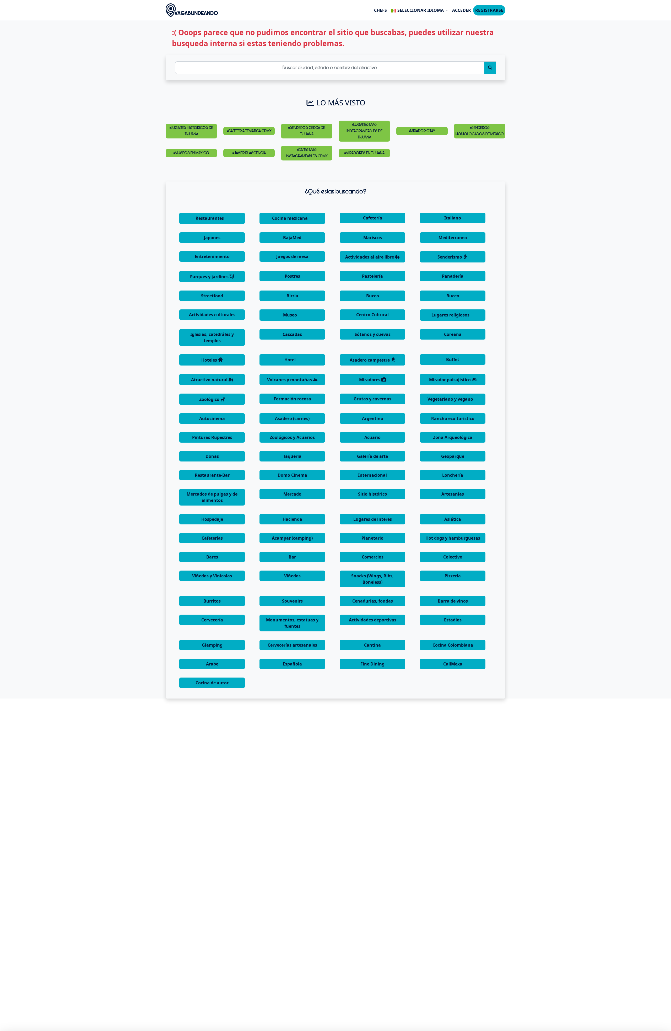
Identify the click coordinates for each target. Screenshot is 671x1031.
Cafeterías (212, 538)
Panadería (452, 276)
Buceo (372, 296)
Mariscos (372, 237)
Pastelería (372, 276)
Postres (292, 276)
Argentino (372, 418)
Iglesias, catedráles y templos (212, 337)
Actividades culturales (212, 315)
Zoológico (209, 399)
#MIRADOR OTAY (422, 130)
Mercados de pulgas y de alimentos (212, 497)
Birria (292, 296)
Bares (212, 557)
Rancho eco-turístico (452, 418)
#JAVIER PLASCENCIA (249, 153)
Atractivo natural (210, 380)
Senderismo (450, 257)
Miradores (370, 380)
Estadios (453, 620)
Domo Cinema (292, 475)
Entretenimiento (212, 256)
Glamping (212, 645)
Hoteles (209, 360)
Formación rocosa (292, 399)
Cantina (372, 645)
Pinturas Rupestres (212, 437)
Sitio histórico (372, 494)
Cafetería (372, 218)
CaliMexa (452, 664)
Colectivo (452, 557)
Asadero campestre (370, 360)
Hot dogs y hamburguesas (452, 538)
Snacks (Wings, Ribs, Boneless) (372, 579)
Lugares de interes (372, 519)
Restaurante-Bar (212, 475)
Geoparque (452, 456)
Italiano (452, 218)
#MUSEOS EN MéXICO (191, 153)
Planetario (372, 538)
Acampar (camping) (292, 538)
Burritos (212, 601)
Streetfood (212, 296)
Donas (212, 456)
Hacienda (292, 519)
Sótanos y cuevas (373, 334)
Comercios (372, 557)
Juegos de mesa (292, 256)
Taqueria (292, 456)
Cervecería (212, 620)
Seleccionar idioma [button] (420, 10)
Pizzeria (453, 576)
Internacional (372, 475)
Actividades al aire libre (370, 257)
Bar (292, 557)
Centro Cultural (372, 315)
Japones (212, 237)
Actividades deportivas (372, 620)
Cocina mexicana (290, 218)
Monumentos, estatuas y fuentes (292, 623)
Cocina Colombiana (452, 645)
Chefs (380, 10)
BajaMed (292, 237)
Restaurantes (210, 218)
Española (292, 664)
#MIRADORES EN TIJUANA (364, 153)
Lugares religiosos (450, 315)
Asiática (452, 519)
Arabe (212, 664)
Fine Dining (372, 664)
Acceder (461, 10)
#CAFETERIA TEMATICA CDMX (249, 130)
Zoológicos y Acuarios (292, 437)
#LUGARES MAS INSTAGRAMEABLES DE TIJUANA (364, 131)
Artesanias (452, 494)
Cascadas (292, 334)
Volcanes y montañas (290, 380)
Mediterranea (453, 237)
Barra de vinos (453, 601)
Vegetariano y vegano (451, 399)
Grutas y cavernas (372, 399)
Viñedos (292, 576)
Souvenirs (292, 601)
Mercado (292, 494)
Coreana (453, 334)
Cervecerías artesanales (292, 645)
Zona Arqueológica (452, 437)
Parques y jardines (210, 277)
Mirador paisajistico (450, 380)
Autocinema (212, 418)
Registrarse (489, 10)
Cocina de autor (212, 683)
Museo (290, 315)
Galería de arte (372, 456)
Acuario (372, 437)
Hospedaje (212, 519)
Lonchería (452, 475)
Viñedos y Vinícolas (212, 576)
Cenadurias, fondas (372, 601)
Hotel (290, 360)
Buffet (452, 359)
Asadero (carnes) (292, 418)
